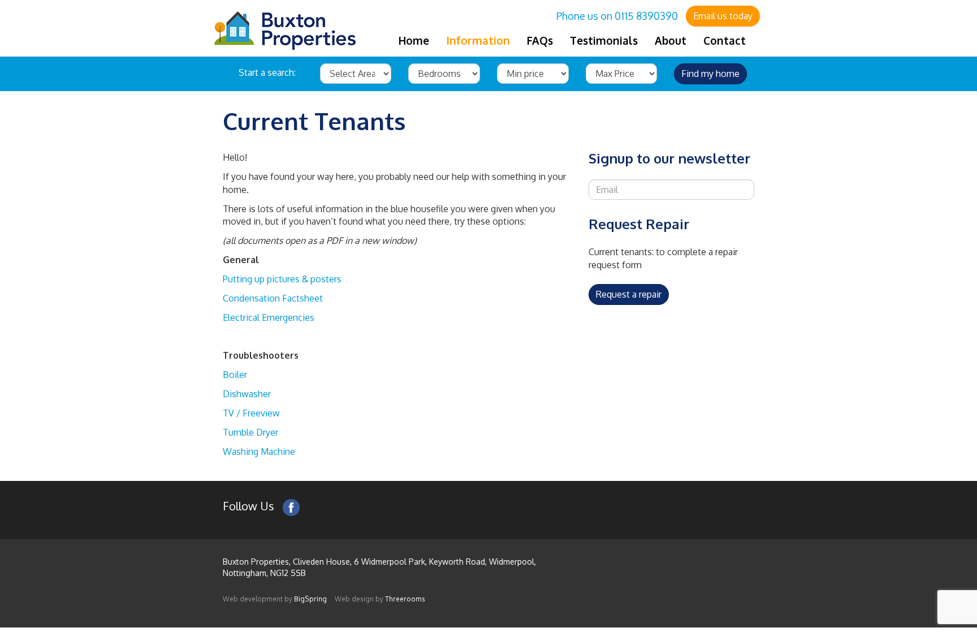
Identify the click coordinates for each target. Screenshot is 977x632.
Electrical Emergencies (268, 317)
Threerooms (405, 599)
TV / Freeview (251, 413)
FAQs (540, 40)
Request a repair (629, 294)
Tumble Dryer (250, 432)
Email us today (723, 16)
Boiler (235, 374)
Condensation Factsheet (273, 298)
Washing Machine (259, 451)
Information (478, 40)
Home (414, 40)
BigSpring (310, 599)
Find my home (710, 73)
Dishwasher (247, 393)
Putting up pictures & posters (282, 279)
